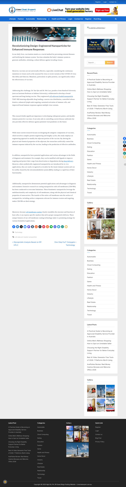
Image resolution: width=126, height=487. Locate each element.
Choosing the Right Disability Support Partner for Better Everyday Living (100, 99)
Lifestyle (12, 19)
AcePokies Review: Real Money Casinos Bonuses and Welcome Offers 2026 (98, 115)
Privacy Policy (99, 441)
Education (91, 151)
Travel (89, 193)
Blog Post (98, 438)
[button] (13, 226)
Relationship (41, 19)
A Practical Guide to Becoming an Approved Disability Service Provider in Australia (101, 82)
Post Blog (97, 19)
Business (90, 139)
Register (98, 2)
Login (105, 2)
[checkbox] (5, 482)
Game (89, 159)
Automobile (30, 19)
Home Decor (92, 168)
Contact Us (112, 2)
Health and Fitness (59, 19)
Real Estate (91, 180)
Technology (18, 232)
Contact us (98, 434)
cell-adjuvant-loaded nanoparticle (26, 237)
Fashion (21, 19)
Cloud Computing (93, 143)
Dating (89, 147)
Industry (90, 172)
